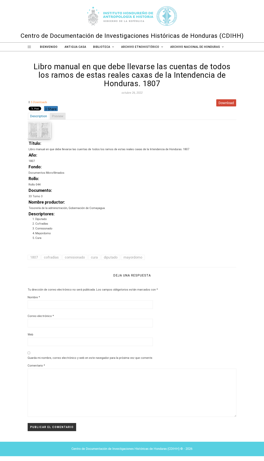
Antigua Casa (75, 46)
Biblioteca (101, 46)
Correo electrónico (41, 316)
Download (226, 103)
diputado (111, 257)
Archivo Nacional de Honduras (195, 46)
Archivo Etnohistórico (140, 46)
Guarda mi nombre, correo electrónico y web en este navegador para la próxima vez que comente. (90, 358)
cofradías (51, 257)
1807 (34, 257)
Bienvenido (49, 46)
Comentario (36, 365)
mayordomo (132, 257)
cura (94, 257)
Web (30, 334)
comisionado (75, 257)
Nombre (34, 297)
